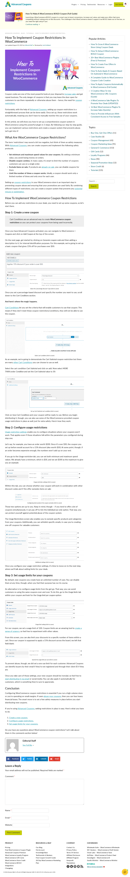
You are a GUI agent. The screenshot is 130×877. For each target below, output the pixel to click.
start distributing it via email (17, 679)
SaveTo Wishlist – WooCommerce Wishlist (102, 860)
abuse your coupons (52, 696)
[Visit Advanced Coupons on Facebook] (68, 867)
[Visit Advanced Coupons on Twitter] (71, 867)
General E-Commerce (100, 148)
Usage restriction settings (16, 432)
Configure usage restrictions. (21, 721)
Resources (101, 4)
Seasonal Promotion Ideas (102, 163)
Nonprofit (70, 860)
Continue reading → (33, 24)
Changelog (9, 868)
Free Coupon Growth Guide (46, 858)
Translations (71, 863)
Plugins (74, 4)
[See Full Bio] (33, 745)
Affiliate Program (73, 858)
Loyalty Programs (98, 155)
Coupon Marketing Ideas (101, 144)
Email (8, 818)
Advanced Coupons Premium (15, 852)
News (93, 159)
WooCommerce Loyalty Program (16, 855)
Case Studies (96, 137)
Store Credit (96, 167)
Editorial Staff (29, 45)
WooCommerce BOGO (13, 863)
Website (8, 825)
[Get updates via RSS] (81, 867)
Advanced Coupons (38, 110)
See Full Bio (27, 745)
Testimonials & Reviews (44, 855)
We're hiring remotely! (95, 867)
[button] (13, 759)
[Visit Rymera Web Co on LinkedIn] (78, 867)
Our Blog (39, 847)
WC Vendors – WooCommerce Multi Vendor (103, 850)
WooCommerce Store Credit (15, 860)
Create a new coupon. (18, 718)
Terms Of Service (73, 852)
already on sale (48, 167)
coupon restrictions (22, 182)
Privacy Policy (72, 850)
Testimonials (91, 4)
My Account (40, 850)
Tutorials (30, 33)
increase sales (70, 94)
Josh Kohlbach (46, 45)
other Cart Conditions (22, 363)
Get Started (119, 4)
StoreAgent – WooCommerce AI (98, 858)
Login (110, 4)
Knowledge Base (42, 852)
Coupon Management (100, 140)
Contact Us (71, 847)
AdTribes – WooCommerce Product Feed (101, 855)
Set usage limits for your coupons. (23, 724)
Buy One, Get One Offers (101, 133)
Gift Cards (95, 152)
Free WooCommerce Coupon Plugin (18, 850)
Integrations (9, 865)
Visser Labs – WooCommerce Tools (99, 852)
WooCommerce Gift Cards (14, 858)
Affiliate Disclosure (73, 855)
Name (8, 811)
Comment (10, 776)
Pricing (83, 4)
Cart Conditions (12, 308)
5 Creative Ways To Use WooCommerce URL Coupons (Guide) (104, 94)
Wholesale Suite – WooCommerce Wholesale (103, 847)
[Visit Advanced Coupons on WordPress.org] (74, 867)
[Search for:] (101, 181)
